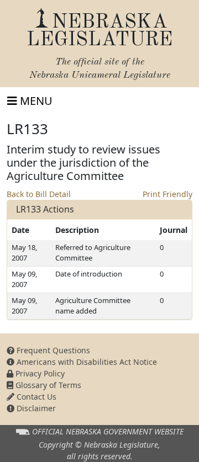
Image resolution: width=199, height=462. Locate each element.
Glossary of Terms (47, 385)
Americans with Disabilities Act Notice (85, 362)
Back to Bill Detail (39, 194)
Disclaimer (35, 408)
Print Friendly (167, 194)
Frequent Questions (52, 350)
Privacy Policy (39, 373)
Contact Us (35, 396)
